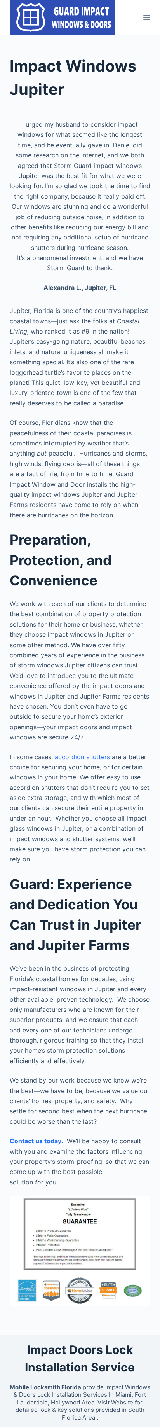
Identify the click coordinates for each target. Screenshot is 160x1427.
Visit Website (115, 1402)
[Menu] (146, 17)
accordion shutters (82, 757)
